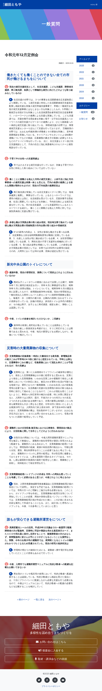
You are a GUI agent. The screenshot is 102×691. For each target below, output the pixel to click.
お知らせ (86, 118)
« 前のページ (23, 599)
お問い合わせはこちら (53, 642)
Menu (92, 5)
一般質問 (86, 112)
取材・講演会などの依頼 (52, 659)
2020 (86, 85)
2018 (86, 98)
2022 (86, 72)
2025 (86, 65)
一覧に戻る (39, 599)
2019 (86, 91)
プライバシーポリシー (51, 686)
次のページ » (55, 599)
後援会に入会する (53, 650)
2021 (86, 78)
